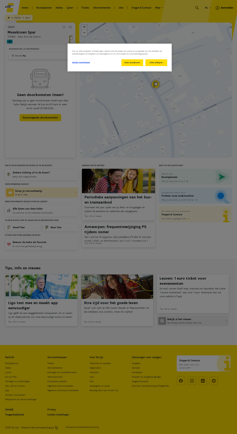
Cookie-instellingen (81, 62)
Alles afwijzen (156, 62)
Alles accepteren (132, 62)
